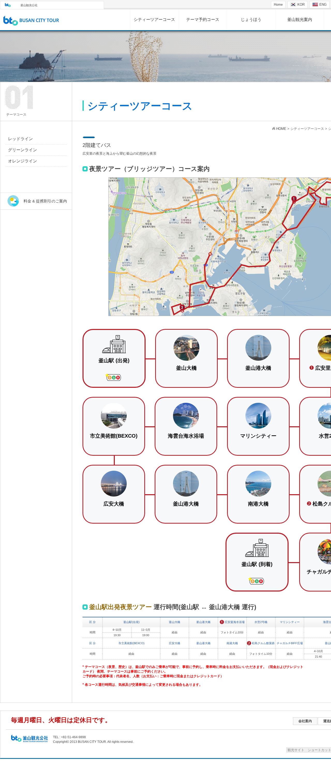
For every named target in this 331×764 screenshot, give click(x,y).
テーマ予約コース (202, 19)
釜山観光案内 (299, 19)
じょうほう (251, 19)
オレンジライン (22, 161)
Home (278, 4)
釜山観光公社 (28, 5)
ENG (323, 4)
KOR (301, 4)
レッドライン (20, 139)
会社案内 (305, 721)
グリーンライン (22, 150)
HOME (281, 129)
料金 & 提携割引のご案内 (45, 201)
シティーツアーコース (154, 19)
